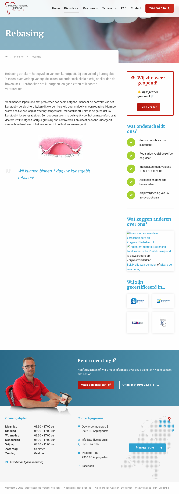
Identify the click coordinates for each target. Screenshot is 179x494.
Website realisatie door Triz (77, 487)
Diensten (70, 8)
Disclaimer (126, 487)
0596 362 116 (157, 8)
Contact (136, 8)
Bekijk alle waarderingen (141, 264)
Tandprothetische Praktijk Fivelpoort (149, 251)
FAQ (124, 8)
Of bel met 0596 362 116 (138, 384)
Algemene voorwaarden (107, 487)
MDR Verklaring (161, 487)
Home (56, 8)
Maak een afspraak (93, 384)
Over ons (89, 8)
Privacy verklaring (142, 487)
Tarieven (108, 8)
